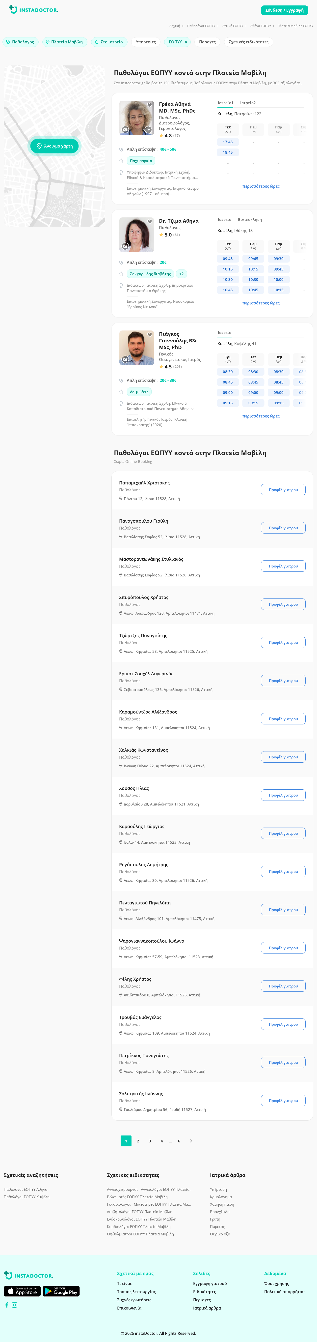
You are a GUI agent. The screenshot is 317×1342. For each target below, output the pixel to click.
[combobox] (20, 42)
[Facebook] (7, 1305)
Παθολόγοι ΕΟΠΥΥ (201, 26)
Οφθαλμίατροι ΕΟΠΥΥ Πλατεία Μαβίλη (140, 1233)
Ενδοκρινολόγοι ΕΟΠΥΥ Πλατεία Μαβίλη (141, 1219)
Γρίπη (215, 1219)
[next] (190, 1140)
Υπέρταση (218, 1189)
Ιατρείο (224, 219)
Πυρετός (217, 1226)
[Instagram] (14, 1305)
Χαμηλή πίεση (222, 1204)
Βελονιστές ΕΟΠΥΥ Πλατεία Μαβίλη (137, 1196)
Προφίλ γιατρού (283, 489)
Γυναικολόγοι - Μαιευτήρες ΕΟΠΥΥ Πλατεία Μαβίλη (150, 1204)
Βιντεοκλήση (250, 219)
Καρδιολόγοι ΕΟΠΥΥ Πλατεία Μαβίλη (139, 1226)
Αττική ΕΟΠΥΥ (232, 26)
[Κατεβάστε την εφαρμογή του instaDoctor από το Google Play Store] (61, 1291)
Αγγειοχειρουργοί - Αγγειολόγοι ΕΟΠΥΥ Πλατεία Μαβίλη (150, 1189)
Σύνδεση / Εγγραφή (284, 10)
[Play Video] (148, 129)
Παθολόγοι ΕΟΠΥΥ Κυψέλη (27, 1196)
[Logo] (33, 10)
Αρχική (174, 26)
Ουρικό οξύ (220, 1233)
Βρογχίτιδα (220, 1211)
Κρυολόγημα (221, 1196)
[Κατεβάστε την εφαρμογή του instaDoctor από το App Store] (22, 1291)
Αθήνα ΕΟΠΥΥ (260, 26)
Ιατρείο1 (226, 102)
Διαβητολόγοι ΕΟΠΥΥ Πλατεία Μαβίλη (139, 1211)
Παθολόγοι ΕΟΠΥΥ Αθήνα (25, 1189)
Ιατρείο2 (248, 102)
